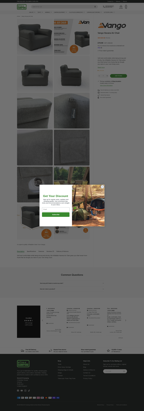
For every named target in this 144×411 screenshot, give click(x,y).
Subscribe (55, 214)
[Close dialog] (102, 186)
